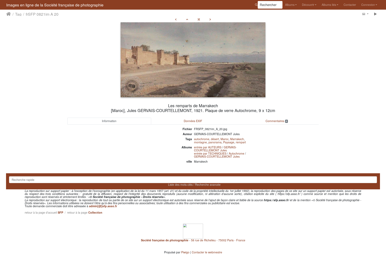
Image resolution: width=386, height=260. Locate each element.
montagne (200, 142)
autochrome (201, 139)
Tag (18, 14)
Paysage (228, 142)
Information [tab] (109, 121)
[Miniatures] (187, 19)
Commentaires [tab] (276, 121)
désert (215, 139)
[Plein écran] (199, 19)
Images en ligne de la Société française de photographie (55, 4)
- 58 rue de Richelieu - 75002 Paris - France (193, 240)
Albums (290, 5)
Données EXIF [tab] (193, 121)
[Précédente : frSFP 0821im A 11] (175, 19)
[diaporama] (375, 14)
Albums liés (329, 5)
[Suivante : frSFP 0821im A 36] (210, 19)
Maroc (225, 139)
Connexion (368, 5)
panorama (215, 142)
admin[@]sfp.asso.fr (103, 206)
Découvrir (308, 5)
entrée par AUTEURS (207, 147)
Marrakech (237, 139)
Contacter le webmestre (207, 252)
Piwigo (185, 252)
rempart (241, 142)
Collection (95, 212)
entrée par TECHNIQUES (210, 153)
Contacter (350, 5)
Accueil (8, 14)
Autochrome (236, 153)
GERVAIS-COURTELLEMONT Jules (215, 148)
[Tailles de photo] (365, 14)
